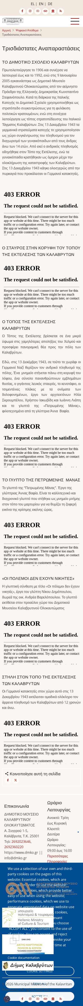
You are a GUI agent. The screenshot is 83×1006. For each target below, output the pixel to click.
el (32, 3)
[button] (41, 890)
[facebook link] (22, 11)
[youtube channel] (37, 11)
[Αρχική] (12, 21)
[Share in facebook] (8, 780)
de (50, 3)
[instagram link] (30, 11)
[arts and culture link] (53, 11)
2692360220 (13, 847)
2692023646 (21, 841)
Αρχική (6, 30)
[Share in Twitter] (15, 780)
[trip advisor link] (45, 11)
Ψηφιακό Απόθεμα (27, 30)
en (41, 3)
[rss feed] (60, 11)
